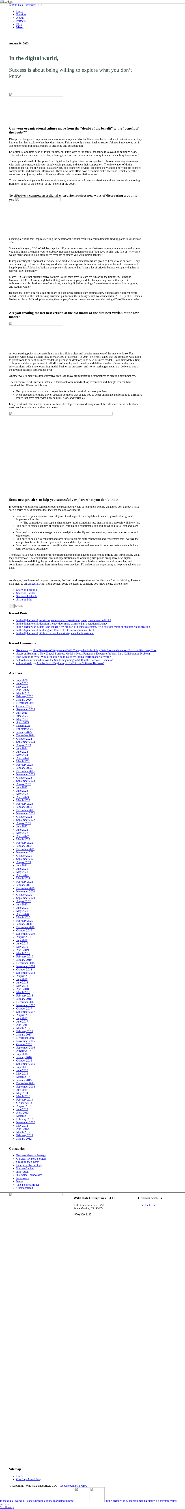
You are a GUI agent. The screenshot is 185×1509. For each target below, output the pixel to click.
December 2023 (25, 771)
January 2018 (24, 998)
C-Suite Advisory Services (31, 1158)
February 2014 (24, 1099)
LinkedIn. (33, 583)
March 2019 (23, 953)
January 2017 (24, 1034)
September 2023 (25, 780)
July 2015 (21, 1067)
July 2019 (21, 940)
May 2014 (22, 1093)
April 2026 (22, 689)
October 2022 (24, 816)
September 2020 (25, 897)
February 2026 (24, 696)
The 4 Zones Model (27, 1184)
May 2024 (22, 754)
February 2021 (24, 881)
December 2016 (25, 1037)
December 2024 (25, 735)
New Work (22, 1178)
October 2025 (24, 706)
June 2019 (22, 943)
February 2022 (24, 842)
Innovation (22, 1171)
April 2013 (22, 1112)
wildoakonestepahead (28, 660)
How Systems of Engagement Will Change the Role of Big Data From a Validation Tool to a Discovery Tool (94, 650)
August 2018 (23, 976)
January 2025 (24, 732)
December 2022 (25, 810)
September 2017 (25, 1011)
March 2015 (23, 1076)
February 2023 (24, 803)
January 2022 (24, 845)
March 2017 (23, 1028)
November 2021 (25, 852)
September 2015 (25, 1063)
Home (19, 1476)
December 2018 (25, 963)
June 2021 (22, 868)
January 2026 (24, 699)
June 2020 (22, 907)
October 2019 (24, 930)
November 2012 (25, 1122)
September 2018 (25, 972)
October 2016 (24, 1044)
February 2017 (24, 1031)
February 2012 (24, 1135)
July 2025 (21, 712)
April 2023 (22, 797)
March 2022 (23, 839)
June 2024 (22, 751)
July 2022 (21, 826)
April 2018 (22, 989)
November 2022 (25, 813)
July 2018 (21, 979)
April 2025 (22, 722)
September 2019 (25, 933)
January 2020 (24, 923)
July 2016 (21, 1054)
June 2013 (22, 1109)
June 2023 (22, 790)
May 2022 (22, 832)
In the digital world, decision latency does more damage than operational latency (61, 623)
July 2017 (21, 1018)
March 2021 (23, 878)
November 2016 (25, 1041)
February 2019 (24, 956)
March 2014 (23, 1096)
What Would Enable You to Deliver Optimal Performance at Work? (72, 656)
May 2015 (22, 1073)
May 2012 (22, 1125)
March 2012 (23, 1132)
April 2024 (22, 758)
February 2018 (24, 995)
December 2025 (25, 702)
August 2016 (23, 1050)
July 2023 (21, 787)
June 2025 (22, 715)
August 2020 (23, 901)
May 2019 (22, 946)
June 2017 (22, 1021)
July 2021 (21, 865)
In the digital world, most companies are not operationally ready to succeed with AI (63, 620)
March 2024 (23, 761)
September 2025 (25, 709)
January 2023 (24, 806)
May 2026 (22, 686)
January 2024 (24, 767)
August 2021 (23, 862)
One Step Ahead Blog (28, 1479)
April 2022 (22, 836)
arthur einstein (24, 663)
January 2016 (24, 1057)
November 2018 (25, 966)
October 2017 (24, 1008)
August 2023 (23, 784)
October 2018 (24, 969)
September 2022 (25, 819)
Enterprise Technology (29, 1165)
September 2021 (25, 858)
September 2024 (25, 741)
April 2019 (22, 950)
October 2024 (24, 738)
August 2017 (23, 1015)
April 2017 (22, 1024)
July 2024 (21, 748)
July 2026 (21, 680)
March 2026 (23, 693)
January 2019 (24, 959)
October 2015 (24, 1060)
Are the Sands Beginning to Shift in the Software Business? (79, 660)
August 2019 (23, 936)
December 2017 (25, 1002)
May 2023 (22, 793)
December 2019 (25, 927)
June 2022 (22, 829)
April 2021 (22, 875)
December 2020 (25, 888)
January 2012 (24, 1138)
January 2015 (24, 1080)
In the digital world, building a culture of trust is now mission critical (55, 630)
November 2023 (25, 774)
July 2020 (21, 904)
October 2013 (24, 1102)
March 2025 (23, 725)
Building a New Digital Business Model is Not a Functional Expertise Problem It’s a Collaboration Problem (88, 653)
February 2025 (24, 728)
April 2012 (22, 1128)
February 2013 (24, 1119)
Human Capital (25, 1168)
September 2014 (25, 1086)
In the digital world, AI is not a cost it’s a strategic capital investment (55, 633)
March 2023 (23, 800)
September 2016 (25, 1047)
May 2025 (22, 719)
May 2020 (22, 910)
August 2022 (23, 823)
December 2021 (25, 849)
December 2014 (25, 1083)
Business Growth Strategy (31, 1155)
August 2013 (23, 1106)
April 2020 (22, 914)
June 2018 (22, 982)
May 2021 (22, 871)
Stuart (19, 653)
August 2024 (23, 745)
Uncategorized (24, 1187)
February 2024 (24, 764)
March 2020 (23, 917)
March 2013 (23, 1115)
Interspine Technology (29, 1174)
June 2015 (22, 1070)
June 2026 (22, 683)
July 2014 (21, 1089)
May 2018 (22, 985)
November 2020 (25, 891)
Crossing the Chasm (27, 1161)
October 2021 (24, 855)
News (19, 1181)
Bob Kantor (23, 656)
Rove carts (22, 650)
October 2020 (24, 894)
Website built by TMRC (73, 1485)
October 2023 (24, 777)
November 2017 (25, 1005)
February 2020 (24, 920)
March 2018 (23, 992)
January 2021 (24, 884)
